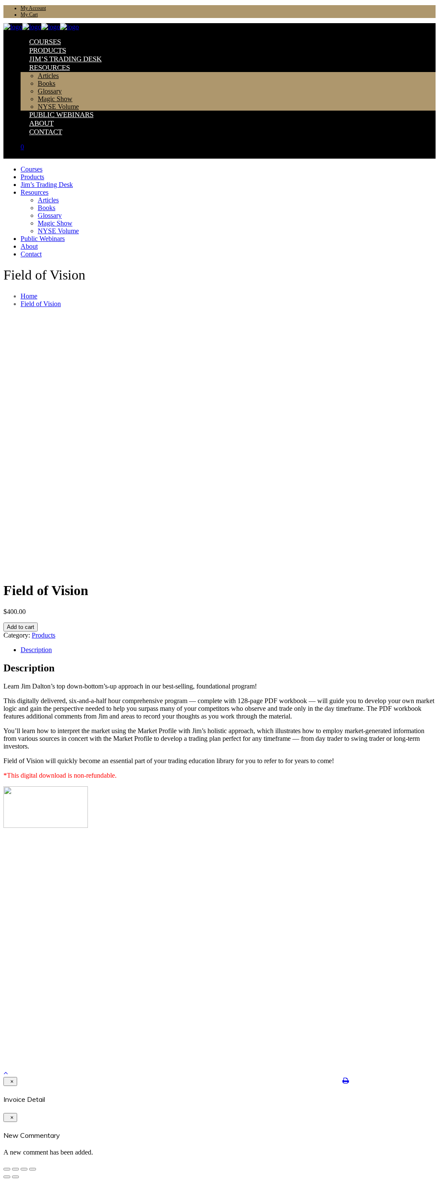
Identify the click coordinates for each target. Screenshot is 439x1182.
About (28, 884)
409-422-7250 (25, 1023)
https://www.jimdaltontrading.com (50, 1036)
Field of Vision (41, 303)
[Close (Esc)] (6, 1169)
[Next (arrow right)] (15, 1177)
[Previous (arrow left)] (6, 1177)
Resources (33, 877)
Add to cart (20, 627)
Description (36, 649)
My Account (33, 8)
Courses (30, 856)
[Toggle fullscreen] (24, 1169)
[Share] (15, 1169)
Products (43, 635)
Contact (30, 890)
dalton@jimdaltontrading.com (45, 1029)
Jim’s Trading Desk (44, 870)
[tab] (228, 650)
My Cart (29, 15)
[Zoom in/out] (32, 1169)
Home (29, 296)
